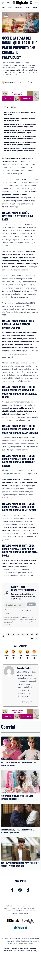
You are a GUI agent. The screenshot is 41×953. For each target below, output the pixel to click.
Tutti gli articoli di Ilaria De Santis (27, 702)
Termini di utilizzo (27, 617)
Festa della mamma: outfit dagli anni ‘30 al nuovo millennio (19, 764)
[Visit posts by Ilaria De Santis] (3, 82)
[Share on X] (13, 634)
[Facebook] (12, 890)
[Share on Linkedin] (22, 634)
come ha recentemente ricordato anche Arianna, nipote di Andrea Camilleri (19, 347)
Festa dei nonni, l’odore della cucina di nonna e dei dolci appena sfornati (19, 119)
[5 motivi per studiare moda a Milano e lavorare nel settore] (20, 781)
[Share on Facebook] (8, 634)
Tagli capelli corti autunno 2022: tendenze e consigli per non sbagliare (19, 864)
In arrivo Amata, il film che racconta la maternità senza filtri (17, 831)
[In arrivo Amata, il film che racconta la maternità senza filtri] (20, 815)
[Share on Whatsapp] (18, 634)
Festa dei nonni (11, 158)
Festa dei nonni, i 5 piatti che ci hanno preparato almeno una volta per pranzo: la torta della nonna (20, 149)
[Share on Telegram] (27, 634)
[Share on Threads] (32, 634)
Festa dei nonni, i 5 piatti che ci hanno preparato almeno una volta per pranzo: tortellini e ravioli (20, 137)
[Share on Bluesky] (37, 634)
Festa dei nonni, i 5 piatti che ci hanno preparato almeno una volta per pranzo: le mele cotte (20, 143)
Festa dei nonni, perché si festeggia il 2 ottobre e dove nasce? (20, 113)
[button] (4, 2)
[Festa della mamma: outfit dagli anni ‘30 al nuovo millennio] (20, 748)
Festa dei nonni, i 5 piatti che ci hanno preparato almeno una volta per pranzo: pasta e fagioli (20, 131)
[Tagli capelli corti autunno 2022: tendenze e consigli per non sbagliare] (20, 849)
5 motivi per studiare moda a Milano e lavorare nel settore (17, 797)
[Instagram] (20, 890)
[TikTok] (28, 890)
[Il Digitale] (20, 2)
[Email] (32, 638)
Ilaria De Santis (10, 82)
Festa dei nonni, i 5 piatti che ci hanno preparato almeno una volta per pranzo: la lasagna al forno (20, 125)
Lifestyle (7, 32)
